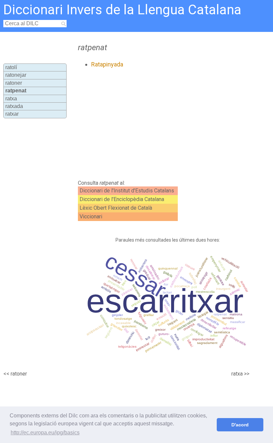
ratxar (12, 114)
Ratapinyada (107, 64)
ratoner (13, 83)
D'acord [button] (240, 424)
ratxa (11, 98)
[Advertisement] (149, 123)
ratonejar (15, 75)
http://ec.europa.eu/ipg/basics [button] (45, 432)
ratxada (14, 106)
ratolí (11, 67)
